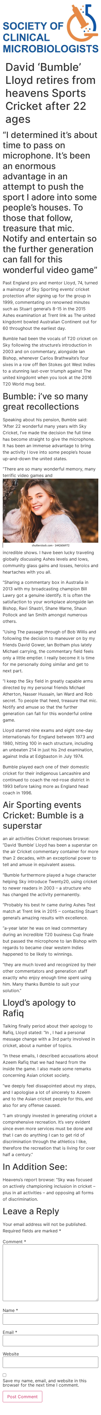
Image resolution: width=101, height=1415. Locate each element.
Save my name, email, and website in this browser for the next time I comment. (44, 1382)
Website (11, 1354)
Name (10, 1310)
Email (10, 1332)
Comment (14, 1241)
